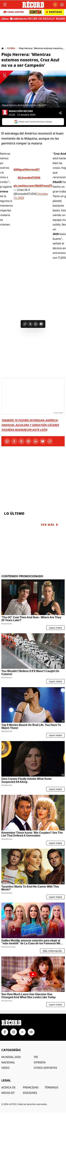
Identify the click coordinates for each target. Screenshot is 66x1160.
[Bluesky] (43, 441)
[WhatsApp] (7, 441)
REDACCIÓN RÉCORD (21, 111)
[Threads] (28, 441)
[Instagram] (13, 1032)
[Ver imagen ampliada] (33, 89)
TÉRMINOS (51, 1087)
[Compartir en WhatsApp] (35, 324)
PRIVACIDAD (31, 1087)
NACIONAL (8, 1062)
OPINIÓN (40, 1062)
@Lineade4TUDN (29, 177)
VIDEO (5, 1068)
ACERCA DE (8, 1087)
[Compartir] (60, 113)
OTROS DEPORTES (45, 1068)
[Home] (2, 48)
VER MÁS (47, 525)
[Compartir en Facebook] (41, 324)
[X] (21, 441)
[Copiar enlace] (25, 324)
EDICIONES (30, 1093)
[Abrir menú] (4, 4)
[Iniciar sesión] (62, 4)
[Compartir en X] (30, 324)
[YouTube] (31, 1032)
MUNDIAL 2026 (11, 1057)
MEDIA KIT (8, 1093)
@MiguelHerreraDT (27, 169)
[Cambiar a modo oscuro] (55, 4)
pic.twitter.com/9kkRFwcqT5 (33, 186)
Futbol (11, 48)
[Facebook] (14, 441)
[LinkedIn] (35, 441)
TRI (36, 1057)
